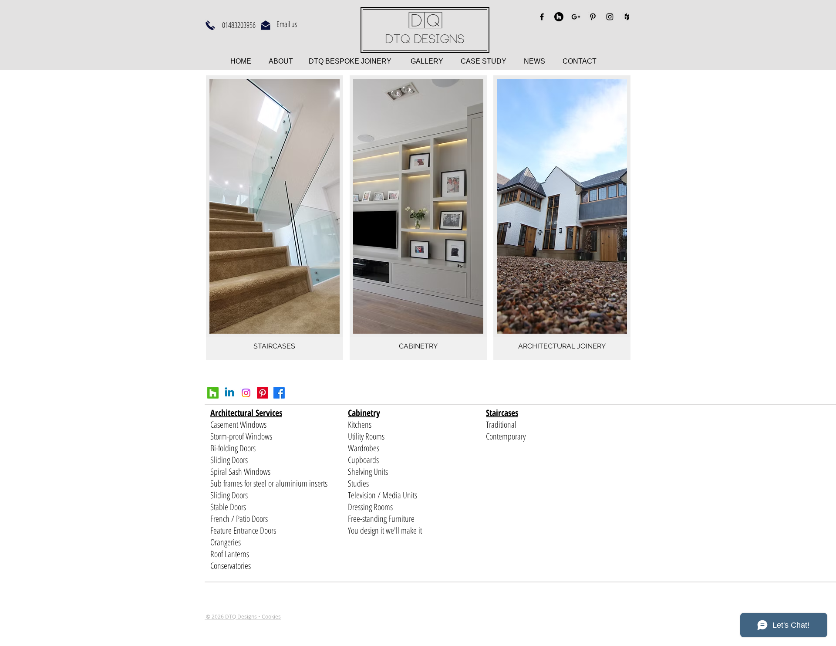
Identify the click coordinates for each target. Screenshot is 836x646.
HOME (241, 61)
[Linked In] (229, 393)
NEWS (534, 61)
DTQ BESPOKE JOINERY (349, 61)
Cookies (271, 616)
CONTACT (580, 61)
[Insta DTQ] (246, 393)
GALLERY (427, 61)
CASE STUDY (492, 61)
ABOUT (282, 61)
